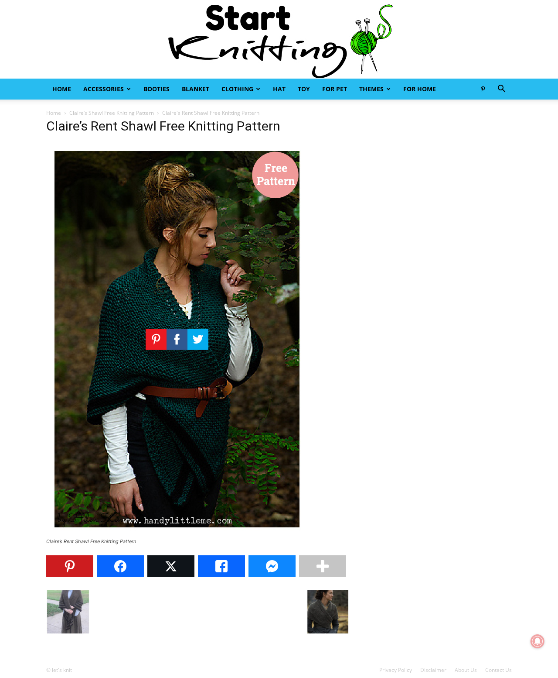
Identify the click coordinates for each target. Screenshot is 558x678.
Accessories (103, 89)
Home (61, 89)
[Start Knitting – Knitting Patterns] (279, 39)
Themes (371, 89)
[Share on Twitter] (170, 566)
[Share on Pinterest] (69, 566)
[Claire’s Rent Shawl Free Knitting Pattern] (177, 533)
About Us (466, 670)
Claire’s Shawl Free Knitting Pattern (111, 113)
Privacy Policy (395, 670)
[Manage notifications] (537, 641)
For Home (419, 89)
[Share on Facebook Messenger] (272, 566)
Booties (156, 89)
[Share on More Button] (322, 566)
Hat (279, 89)
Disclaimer (433, 670)
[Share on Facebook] (120, 566)
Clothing (237, 89)
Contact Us (498, 670)
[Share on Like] (221, 566)
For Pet (334, 89)
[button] (501, 90)
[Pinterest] (482, 89)
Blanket (195, 89)
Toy (304, 89)
